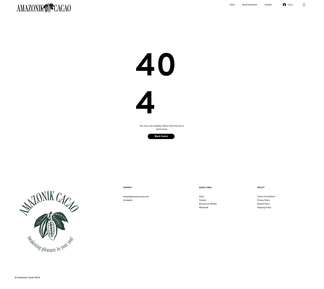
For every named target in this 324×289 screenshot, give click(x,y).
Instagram (127, 200)
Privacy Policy (263, 200)
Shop (201, 196)
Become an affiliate (208, 204)
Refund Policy (263, 204)
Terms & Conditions (266, 196)
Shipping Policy (264, 207)
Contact (202, 200)
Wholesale (203, 207)
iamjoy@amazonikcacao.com (136, 196)
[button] (249, 5)
